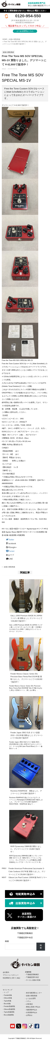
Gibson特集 (8, 998)
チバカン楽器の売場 (33, 980)
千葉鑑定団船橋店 (25, 933)
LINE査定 (29, 1004)
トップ (6, 992)
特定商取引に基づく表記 (11, 978)
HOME (4, 39)
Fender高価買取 (9, 1006)
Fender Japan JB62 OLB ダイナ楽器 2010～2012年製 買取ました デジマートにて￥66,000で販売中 (26, 735)
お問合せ (29, 1015)
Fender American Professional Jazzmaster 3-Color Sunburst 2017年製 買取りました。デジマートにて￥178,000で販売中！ (26, 871)
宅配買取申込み (31, 1010)
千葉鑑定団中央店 (25, 937)
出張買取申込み (31, 1012)
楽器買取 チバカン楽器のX (26, 915)
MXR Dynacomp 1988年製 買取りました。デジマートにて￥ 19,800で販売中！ (25, 849)
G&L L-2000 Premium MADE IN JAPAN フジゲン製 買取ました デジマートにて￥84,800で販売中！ (26, 618)
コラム (28, 1001)
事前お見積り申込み (33, 1007)
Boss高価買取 (9, 1015)
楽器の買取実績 (14, 39)
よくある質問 (31, 998)
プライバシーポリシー (11, 975)
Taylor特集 (7, 1001)
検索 (7, 941)
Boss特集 (7, 1004)
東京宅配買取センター (34, 993)
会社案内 (6, 972)
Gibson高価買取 (9, 1009)
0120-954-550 (28, 16)
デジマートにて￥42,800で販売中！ (15, 105)
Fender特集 (8, 995)
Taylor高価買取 (9, 1012)
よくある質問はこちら (25, 31)
